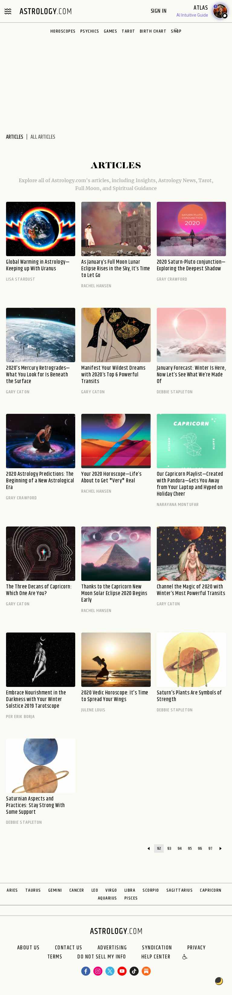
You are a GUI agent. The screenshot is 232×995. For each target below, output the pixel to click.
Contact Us (68, 948)
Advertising (112, 948)
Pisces (131, 898)
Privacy (196, 948)
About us (28, 948)
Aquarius (107, 898)
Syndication (157, 948)
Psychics (89, 31)
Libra (130, 890)
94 (180, 848)
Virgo (111, 890)
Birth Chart (153, 31)
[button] (185, 957)
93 (169, 848)
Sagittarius (179, 890)
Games (111, 31)
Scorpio (151, 890)
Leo (95, 890)
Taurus (33, 890)
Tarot (128, 31)
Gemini (55, 890)
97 (210, 848)
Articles (14, 137)
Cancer (76, 890)
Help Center (156, 957)
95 (190, 848)
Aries (12, 890)
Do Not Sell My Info (101, 957)
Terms (55, 957)
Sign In (159, 11)
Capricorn (211, 890)
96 (200, 848)
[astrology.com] (45, 11)
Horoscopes (63, 31)
